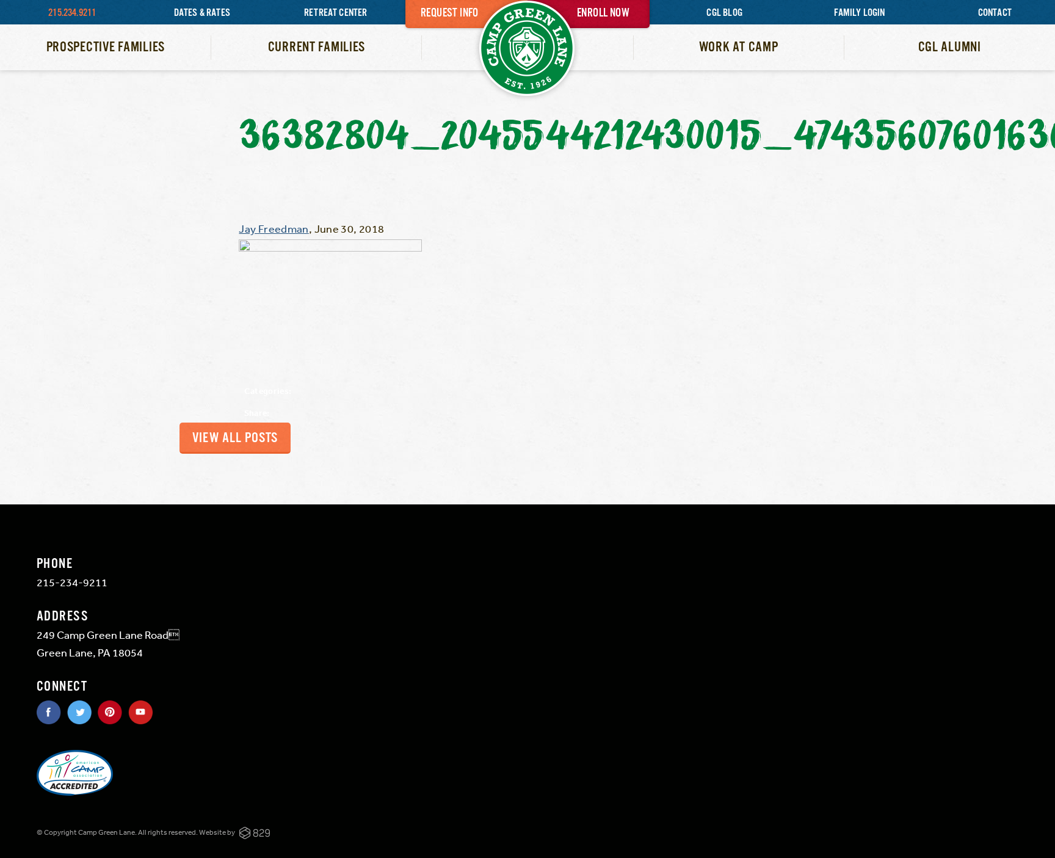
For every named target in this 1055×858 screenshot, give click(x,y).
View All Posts (235, 438)
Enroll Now (603, 13)
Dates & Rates (202, 13)
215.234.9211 (72, 13)
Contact (995, 13)
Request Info (450, 13)
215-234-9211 (72, 582)
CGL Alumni (949, 47)
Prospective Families (105, 47)
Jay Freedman (273, 228)
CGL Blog (724, 13)
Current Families (317, 47)
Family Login (859, 13)
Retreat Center (336, 13)
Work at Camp (738, 47)
